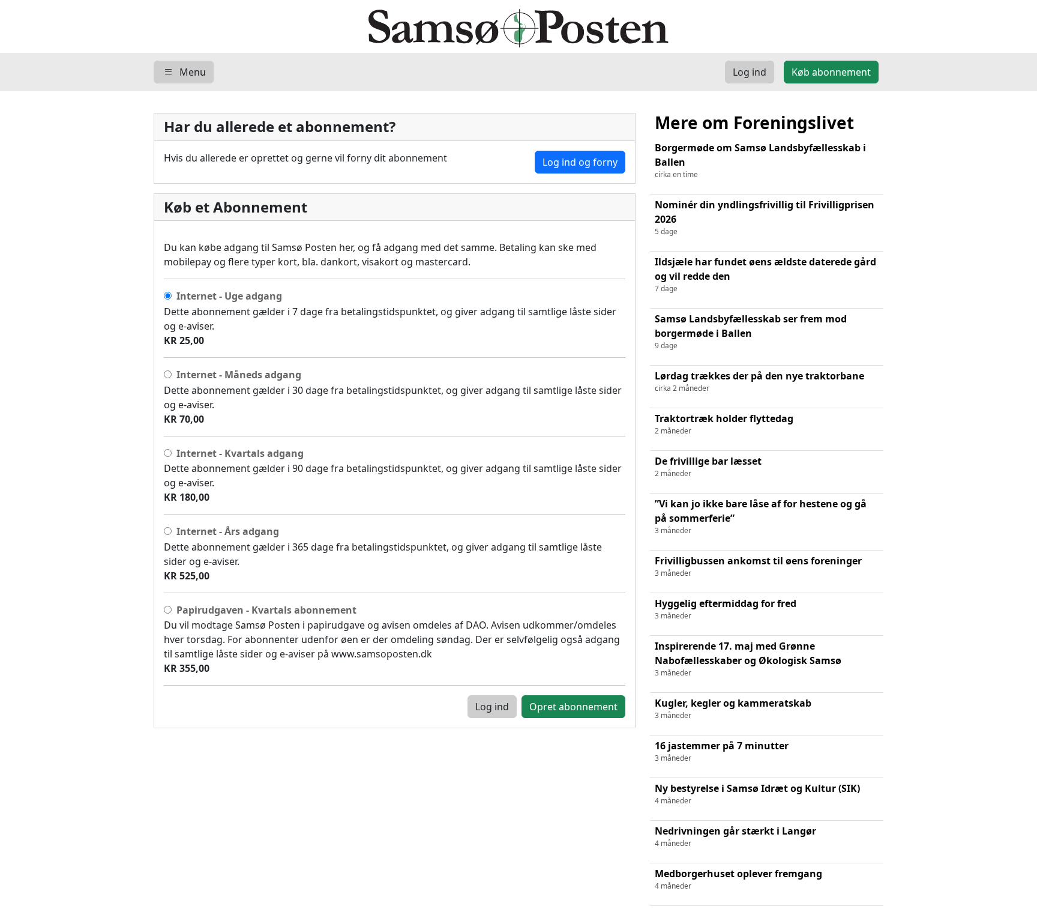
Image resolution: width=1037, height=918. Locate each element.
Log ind (492, 706)
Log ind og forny (580, 162)
